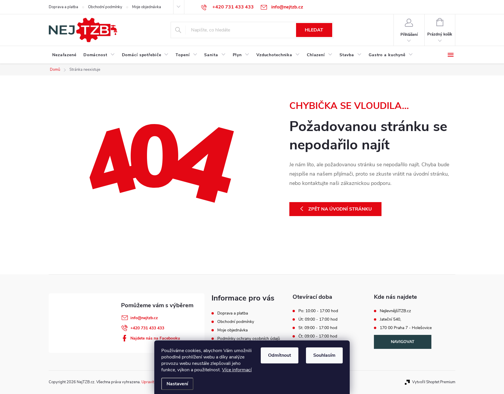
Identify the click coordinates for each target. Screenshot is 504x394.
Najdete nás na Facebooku (155, 338)
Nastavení (177, 384)
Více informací (237, 370)
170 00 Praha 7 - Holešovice (406, 328)
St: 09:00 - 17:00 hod (317, 328)
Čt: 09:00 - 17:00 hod (317, 336)
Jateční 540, (390, 319)
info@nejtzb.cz (144, 318)
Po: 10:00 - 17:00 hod (318, 311)
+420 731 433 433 (147, 328)
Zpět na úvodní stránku (340, 209)
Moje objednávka (146, 7)
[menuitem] (64, 55)
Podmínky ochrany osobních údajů (248, 338)
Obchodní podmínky (105, 7)
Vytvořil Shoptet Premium (433, 382)
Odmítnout (279, 355)
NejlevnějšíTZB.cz (395, 311)
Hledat (314, 30)
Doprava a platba (63, 7)
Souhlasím (324, 355)
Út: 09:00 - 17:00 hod (317, 319)
